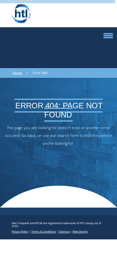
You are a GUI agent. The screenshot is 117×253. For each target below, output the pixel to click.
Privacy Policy (20, 231)
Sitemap (64, 231)
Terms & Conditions (43, 231)
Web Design (80, 231)
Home (17, 73)
